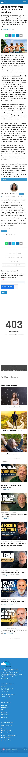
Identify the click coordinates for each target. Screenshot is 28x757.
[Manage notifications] (3, 749)
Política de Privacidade (8, 694)
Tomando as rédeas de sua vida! (11, 407)
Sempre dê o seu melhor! (9, 454)
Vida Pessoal (21, 265)
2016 (19, 253)
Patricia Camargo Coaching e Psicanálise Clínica (12, 196)
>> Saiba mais (5, 678)
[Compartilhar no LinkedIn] (17, 35)
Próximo (16, 458)
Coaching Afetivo (11, 253)
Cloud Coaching (10, 257)
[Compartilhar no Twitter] (13, 35)
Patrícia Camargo (9, 193)
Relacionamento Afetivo (9, 265)
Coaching (19, 257)
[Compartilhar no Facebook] (9, 35)
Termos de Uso (5, 696)
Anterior (11, 458)
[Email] (21, 35)
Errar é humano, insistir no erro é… (12, 430)
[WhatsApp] (6, 35)
